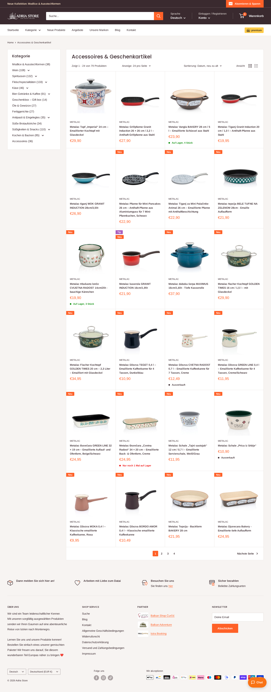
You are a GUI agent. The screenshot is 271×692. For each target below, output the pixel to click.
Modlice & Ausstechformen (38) (31, 64)
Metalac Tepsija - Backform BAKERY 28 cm (185, 528)
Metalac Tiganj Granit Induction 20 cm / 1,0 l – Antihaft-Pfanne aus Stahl (238, 130)
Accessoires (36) (22, 141)
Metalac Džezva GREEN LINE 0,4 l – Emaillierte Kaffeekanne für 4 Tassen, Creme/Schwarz (238, 368)
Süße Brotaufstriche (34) (27, 123)
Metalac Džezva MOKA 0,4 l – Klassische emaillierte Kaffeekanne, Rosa (88, 530)
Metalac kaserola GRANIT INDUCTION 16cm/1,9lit (135, 285)
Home (10, 42)
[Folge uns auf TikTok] (110, 677)
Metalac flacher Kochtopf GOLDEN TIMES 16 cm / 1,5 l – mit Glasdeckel (239, 287)
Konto (203, 17)
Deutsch (13, 671)
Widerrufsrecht (91, 636)
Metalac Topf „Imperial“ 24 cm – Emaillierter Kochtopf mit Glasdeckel (89, 130)
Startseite (13, 30)
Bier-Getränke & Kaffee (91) (29, 93)
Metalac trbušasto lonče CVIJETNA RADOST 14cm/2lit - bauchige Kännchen (88, 287)
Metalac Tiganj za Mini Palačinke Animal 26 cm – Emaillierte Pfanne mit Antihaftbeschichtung (189, 207)
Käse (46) (18, 87)
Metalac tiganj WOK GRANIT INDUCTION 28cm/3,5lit (87, 205)
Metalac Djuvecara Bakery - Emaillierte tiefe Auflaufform (235, 528)
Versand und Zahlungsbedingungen (103, 647)
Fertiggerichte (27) (23, 111)
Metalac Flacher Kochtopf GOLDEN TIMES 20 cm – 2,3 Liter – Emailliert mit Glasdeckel (90, 368)
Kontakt (131, 30)
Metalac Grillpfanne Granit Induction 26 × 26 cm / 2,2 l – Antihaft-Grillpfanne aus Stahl (137, 130)
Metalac (75, 122)
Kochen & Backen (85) (26, 135)
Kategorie (31, 30)
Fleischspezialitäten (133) (28, 82)
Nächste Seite (245, 553)
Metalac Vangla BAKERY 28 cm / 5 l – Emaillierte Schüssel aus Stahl (189, 128)
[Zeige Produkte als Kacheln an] (250, 65)
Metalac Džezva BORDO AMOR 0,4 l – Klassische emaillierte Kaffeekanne (138, 530)
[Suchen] (158, 16)
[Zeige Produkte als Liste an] (256, 65)
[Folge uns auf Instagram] (103, 677)
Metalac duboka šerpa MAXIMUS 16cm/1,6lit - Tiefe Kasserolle (188, 285)
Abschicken (225, 628)
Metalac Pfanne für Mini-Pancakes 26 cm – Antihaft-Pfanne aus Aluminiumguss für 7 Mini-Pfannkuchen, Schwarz (140, 209)
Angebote (77, 30)
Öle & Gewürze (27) (24, 105)
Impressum (89, 653)
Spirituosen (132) (22, 76)
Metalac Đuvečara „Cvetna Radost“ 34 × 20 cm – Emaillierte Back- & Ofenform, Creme (139, 449)
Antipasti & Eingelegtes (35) (29, 117)
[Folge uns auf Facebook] (96, 677)
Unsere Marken (99, 30)
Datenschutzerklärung (95, 642)
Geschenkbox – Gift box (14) (29, 99)
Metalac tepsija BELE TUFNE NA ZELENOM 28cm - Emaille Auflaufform (237, 207)
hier (170, 585)
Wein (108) (19, 70)
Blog (117, 30)
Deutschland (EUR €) (41, 671)
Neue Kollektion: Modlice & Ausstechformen (33, 3)
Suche (86, 613)
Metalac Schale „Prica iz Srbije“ (237, 445)
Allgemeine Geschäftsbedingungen (103, 630)
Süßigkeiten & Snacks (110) (29, 129)
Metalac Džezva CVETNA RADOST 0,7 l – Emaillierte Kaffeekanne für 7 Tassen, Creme (189, 368)
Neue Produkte (56, 30)
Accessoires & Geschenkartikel (34, 42)
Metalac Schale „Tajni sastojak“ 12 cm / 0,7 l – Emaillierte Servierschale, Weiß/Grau (187, 449)
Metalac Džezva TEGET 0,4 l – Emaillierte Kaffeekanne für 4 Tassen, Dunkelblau (137, 368)
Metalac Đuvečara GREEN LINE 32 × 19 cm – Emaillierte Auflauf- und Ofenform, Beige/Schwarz (91, 449)
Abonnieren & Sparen (247, 3)
